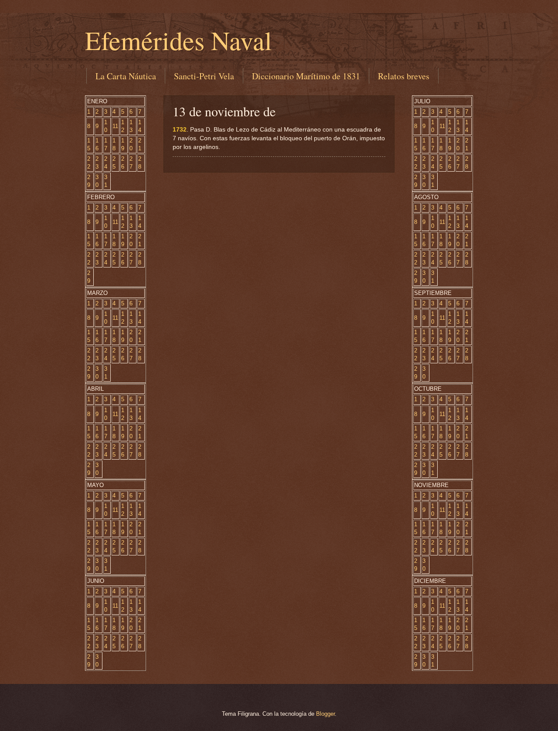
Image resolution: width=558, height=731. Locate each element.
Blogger (325, 714)
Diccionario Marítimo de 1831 (306, 76)
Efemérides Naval (178, 40)
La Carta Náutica (125, 76)
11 (115, 126)
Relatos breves (403, 76)
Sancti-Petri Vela (204, 76)
